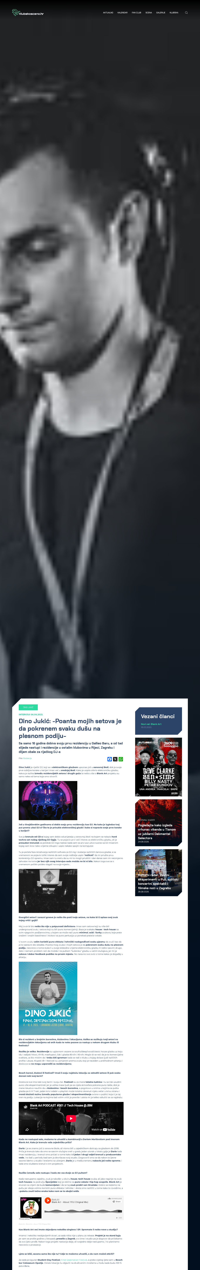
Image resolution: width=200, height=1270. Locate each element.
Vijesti (151, 820)
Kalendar (123, 12)
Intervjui (24, 714)
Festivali (142, 820)
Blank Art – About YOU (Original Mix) (38, 1224)
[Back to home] (28, 12)
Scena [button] (149, 12)
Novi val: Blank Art (151, 724)
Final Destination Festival (74, 1260)
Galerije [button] (160, 12)
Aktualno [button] (108, 12)
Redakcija (27, 758)
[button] (186, 12)
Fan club (136, 12)
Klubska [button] (174, 12)
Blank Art (22, 1224)
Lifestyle (143, 870)
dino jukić (28, 707)
